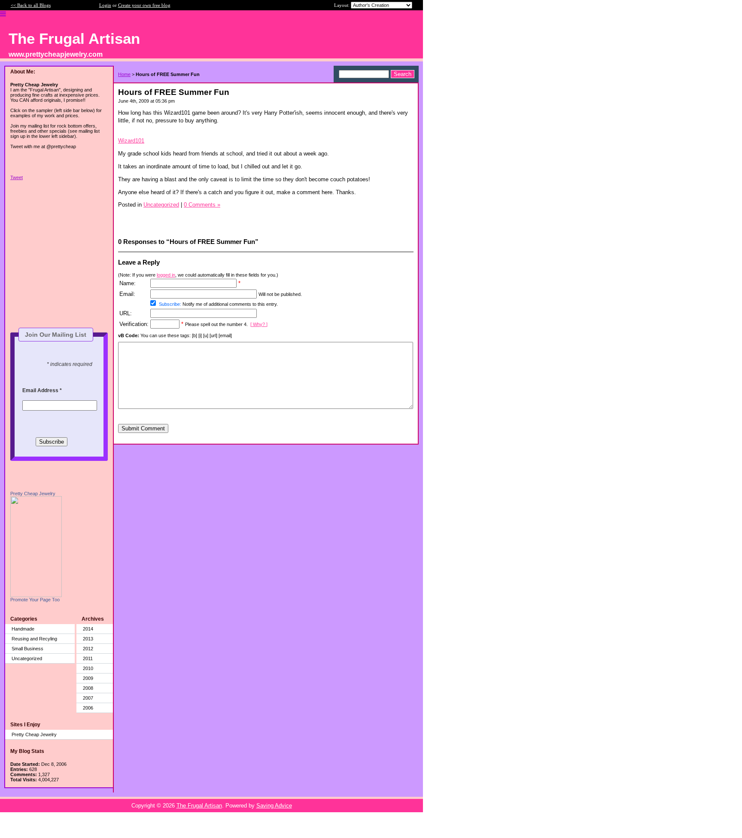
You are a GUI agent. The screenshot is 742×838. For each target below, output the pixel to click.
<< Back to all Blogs (31, 5)
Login (105, 5)
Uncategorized (27, 658)
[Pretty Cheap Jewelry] (36, 595)
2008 (88, 688)
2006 (88, 707)
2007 (88, 698)
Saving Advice (274, 805)
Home (124, 74)
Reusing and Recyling (34, 638)
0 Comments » (202, 204)
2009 (88, 678)
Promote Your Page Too (35, 599)
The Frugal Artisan (199, 805)
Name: (127, 283)
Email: (127, 294)
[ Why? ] (259, 324)
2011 (88, 658)
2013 (88, 638)
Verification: (134, 324)
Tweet (16, 177)
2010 (88, 668)
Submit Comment (143, 428)
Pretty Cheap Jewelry (32, 493)
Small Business (27, 648)
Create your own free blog (144, 5)
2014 (88, 628)
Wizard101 (131, 140)
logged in (166, 274)
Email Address (42, 390)
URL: (125, 313)
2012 (88, 648)
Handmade (23, 628)
